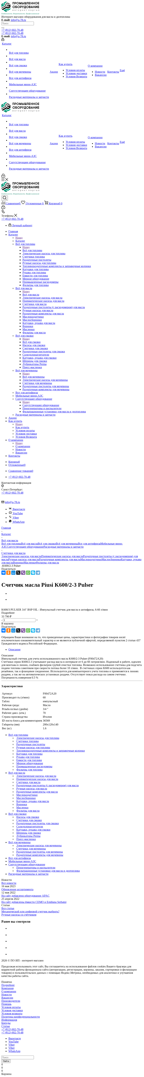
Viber (16, 517)
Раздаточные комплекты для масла (59, 559)
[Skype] (33, 573)
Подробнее (8, 985)
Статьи (5, 1026)
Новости (6, 994)
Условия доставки (12, 1010)
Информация (9, 1019)
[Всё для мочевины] (29, 68)
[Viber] (23, 573)
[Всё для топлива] (29, 49)
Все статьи (7, 908)
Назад (18, 237)
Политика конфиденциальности (20, 1016)
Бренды (6, 1023)
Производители (10, 1000)
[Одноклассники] (8, 573)
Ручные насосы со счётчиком (18, 914)
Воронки (18, 562)
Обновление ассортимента (17, 889)
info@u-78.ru (18, 19)
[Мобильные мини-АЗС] (29, 81)
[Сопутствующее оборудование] (29, 87)
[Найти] (2, 27)
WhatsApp (19, 521)
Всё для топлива (32, 250)
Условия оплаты (11, 1007)
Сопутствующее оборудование (40, 405)
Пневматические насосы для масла (62, 556)
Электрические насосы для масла (21, 556)
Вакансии (7, 997)
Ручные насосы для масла (23, 559)
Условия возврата (11, 1013)
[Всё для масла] (29, 56)
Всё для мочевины (33, 376)
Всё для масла (30, 294)
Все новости (8, 883)
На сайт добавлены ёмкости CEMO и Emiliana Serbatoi (33, 902)
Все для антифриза (89, 543)
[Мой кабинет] (2, 39)
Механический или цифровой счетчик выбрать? (30, 911)
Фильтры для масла (47, 562)
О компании (22, 446)
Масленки (30, 562)
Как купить (22, 427)
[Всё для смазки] (29, 62)
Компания (7, 988)
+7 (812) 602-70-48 (12, 29)
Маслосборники (111, 559)
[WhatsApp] (28, 573)
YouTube (18, 513)
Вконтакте (19, 509)
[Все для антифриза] (29, 75)
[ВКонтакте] (3, 573)
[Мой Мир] (13, 573)
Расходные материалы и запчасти (64, 546)
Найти (6, 1061)
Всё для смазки (31, 342)
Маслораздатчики (91, 559)
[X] (18, 573)
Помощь (6, 1004)
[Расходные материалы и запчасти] (29, 94)
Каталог (20, 240)
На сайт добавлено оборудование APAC (25, 895)
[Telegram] (38, 573)
